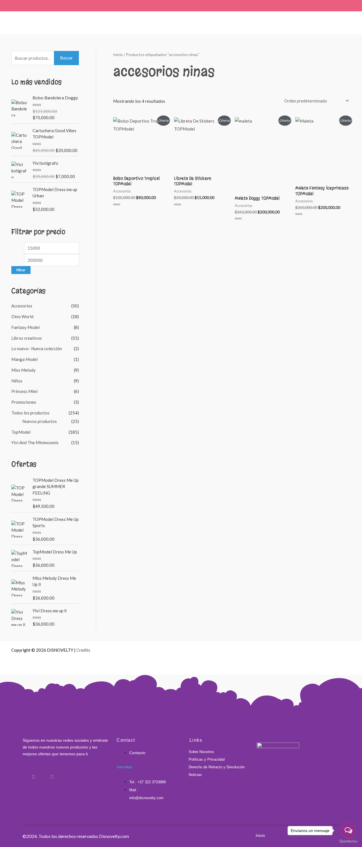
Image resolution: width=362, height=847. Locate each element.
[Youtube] (52, 774)
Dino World (22, 316)
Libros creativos (26, 338)
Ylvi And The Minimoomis (35, 442)
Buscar (66, 57)
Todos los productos (30, 412)
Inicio (118, 54)
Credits (83, 650)
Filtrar (20, 270)
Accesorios (21, 305)
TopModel (21, 432)
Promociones (23, 402)
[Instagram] (33, 774)
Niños (16, 380)
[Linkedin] (42, 774)
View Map (124, 767)
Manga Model (24, 359)
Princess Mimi (24, 391)
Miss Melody (23, 370)
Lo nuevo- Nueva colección (36, 348)
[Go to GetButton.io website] (348, 841)
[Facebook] (24, 774)
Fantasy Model (25, 327)
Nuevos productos (39, 421)
